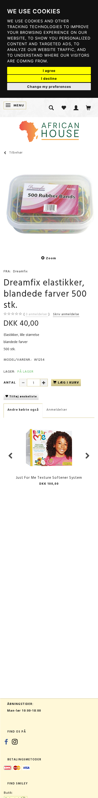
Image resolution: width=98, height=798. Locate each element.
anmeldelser (37, 314)
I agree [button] (49, 71)
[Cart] (88, 107)
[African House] (49, 130)
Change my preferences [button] (49, 87)
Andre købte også (23, 409)
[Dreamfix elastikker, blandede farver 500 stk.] (49, 204)
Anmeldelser (56, 409)
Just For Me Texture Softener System (49, 477)
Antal (10, 382)
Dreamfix (20, 271)
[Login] (76, 107)
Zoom (51, 258)
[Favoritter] (63, 107)
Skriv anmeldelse (66, 314)
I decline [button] (49, 78)
